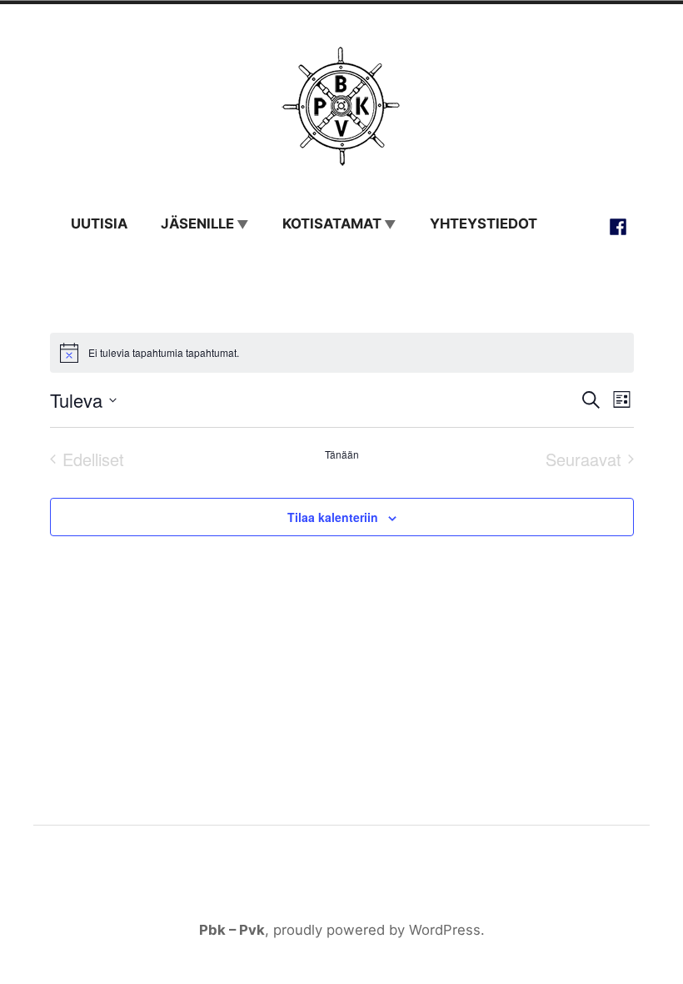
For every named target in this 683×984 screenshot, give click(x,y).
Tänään (342, 454)
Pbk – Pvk (232, 929)
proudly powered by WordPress (377, 929)
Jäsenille (197, 223)
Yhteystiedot (483, 223)
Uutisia (99, 223)
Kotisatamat (331, 223)
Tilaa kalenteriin (332, 517)
